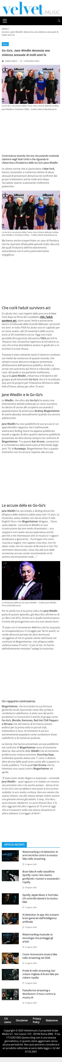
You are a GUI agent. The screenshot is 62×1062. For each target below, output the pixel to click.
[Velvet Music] (31, 8)
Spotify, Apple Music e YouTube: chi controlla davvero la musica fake (40, 898)
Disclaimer (22, 1020)
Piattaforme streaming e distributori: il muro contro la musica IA (39, 994)
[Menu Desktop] (5, 20)
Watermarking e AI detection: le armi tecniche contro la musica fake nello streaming (40, 855)
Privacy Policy (37, 1020)
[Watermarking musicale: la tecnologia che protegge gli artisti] (10, 938)
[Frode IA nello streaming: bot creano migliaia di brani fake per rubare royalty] (10, 974)
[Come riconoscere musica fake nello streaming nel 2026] (10, 958)
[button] (59, 20)
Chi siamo (7, 1020)
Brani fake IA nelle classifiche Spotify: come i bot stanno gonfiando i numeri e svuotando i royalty (41, 877)
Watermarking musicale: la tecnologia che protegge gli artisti (37, 938)
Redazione (52, 1020)
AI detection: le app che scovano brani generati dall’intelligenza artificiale (40, 918)
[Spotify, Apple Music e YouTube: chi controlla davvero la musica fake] (10, 899)
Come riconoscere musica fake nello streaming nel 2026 (39, 956)
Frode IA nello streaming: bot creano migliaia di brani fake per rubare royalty (40, 974)
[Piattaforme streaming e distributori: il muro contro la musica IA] (10, 994)
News (5, 44)
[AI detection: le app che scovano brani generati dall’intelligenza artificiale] (10, 918)
